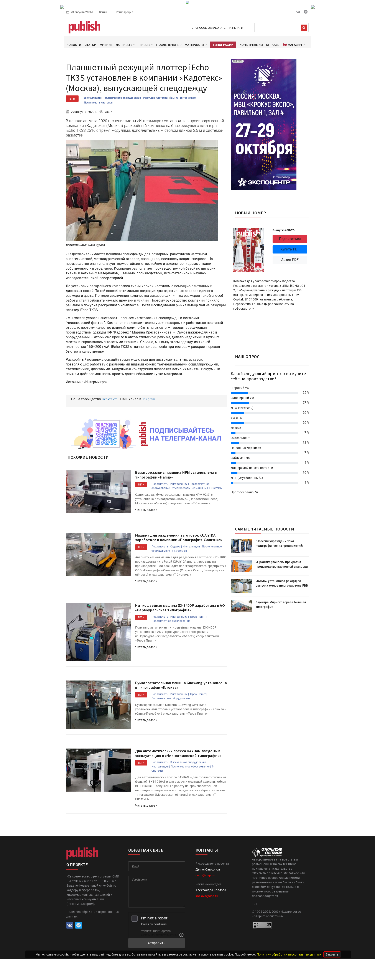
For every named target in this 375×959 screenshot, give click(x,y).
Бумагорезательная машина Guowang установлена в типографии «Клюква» (181, 685)
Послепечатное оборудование (122, 97)
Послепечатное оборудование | (171, 620)
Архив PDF (290, 260)
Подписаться (290, 239)
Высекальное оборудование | (188, 762)
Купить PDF (290, 249)
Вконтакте (109, 399)
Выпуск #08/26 (284, 230)
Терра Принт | (198, 616)
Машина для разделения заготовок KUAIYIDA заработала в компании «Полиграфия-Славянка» (178, 537)
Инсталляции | (179, 483)
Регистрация (124, 12)
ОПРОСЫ (272, 45)
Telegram (148, 399)
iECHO (174, 97)
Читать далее (145, 510)
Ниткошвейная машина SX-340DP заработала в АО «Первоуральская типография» (180, 608)
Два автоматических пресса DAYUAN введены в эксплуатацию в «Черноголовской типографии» (178, 753)
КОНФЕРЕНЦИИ (251, 45)
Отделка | (176, 546)
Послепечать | (160, 483)
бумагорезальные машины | (190, 488)
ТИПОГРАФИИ (223, 45)
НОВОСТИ (73, 45)
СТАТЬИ (90, 45)
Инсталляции (92, 97)
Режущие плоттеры (156, 97)
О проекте (77, 864)
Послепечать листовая (98, 102)
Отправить (156, 943)
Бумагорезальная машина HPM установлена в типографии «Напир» (176, 475)
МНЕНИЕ (106, 45)
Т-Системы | (216, 488)
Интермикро (188, 97)
